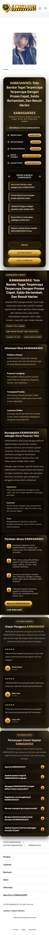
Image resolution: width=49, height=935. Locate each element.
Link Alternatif (14, 609)
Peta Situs (32, 930)
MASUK (24, 245)
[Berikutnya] (46, 49)
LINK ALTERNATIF (24, 260)
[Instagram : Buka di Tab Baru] (27, 923)
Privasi (15, 930)
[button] (34, 8)
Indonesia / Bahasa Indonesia (13, 911)
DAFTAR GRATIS (24, 253)
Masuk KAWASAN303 (18, 603)
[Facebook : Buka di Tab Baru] (16, 923)
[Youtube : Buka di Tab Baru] (32, 923)
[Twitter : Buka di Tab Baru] (21, 923)
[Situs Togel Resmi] (7, 8)
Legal (23, 930)
